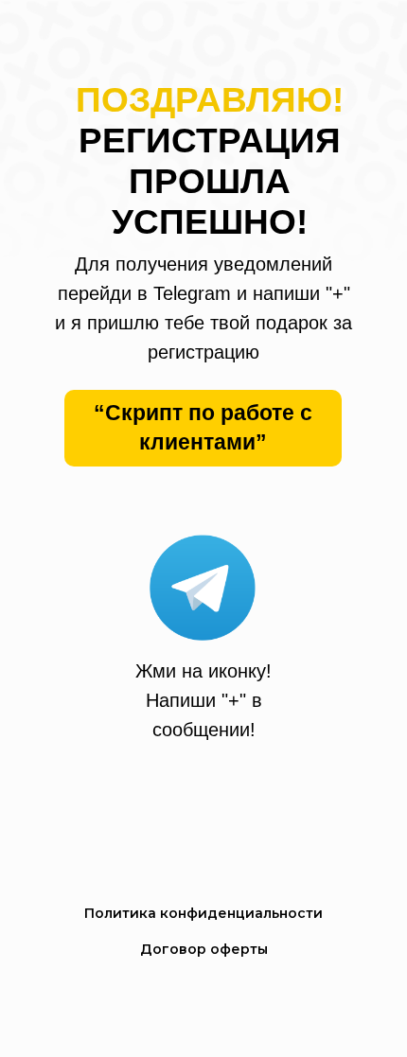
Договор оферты (204, 949)
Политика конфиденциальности (203, 913)
